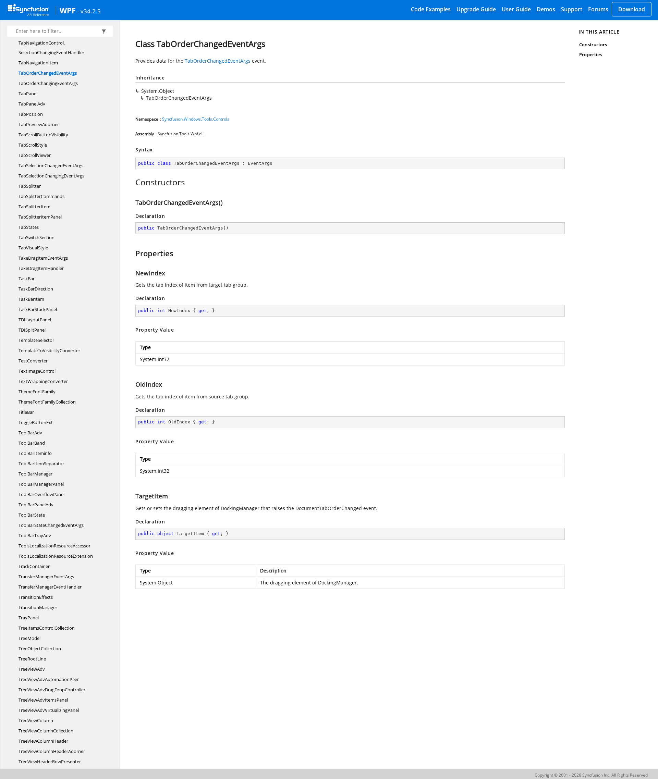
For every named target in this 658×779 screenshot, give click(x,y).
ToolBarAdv (30, 433)
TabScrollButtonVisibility (43, 135)
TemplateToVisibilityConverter (49, 350)
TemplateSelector (36, 340)
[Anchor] (131, 182)
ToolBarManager (35, 474)
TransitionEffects (36, 597)
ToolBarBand (32, 443)
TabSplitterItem (34, 206)
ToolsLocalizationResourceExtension (56, 556)
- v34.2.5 (89, 11)
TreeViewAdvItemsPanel (43, 700)
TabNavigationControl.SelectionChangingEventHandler (51, 47)
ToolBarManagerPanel (41, 484)
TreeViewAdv (32, 669)
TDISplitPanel (32, 330)
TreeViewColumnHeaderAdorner (52, 751)
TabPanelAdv (32, 104)
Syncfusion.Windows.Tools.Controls (195, 119)
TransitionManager (38, 607)
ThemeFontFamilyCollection (47, 402)
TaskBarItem (31, 299)
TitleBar (26, 412)
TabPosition (31, 114)
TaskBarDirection (36, 289)
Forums (598, 9)
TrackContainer (34, 566)
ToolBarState (32, 515)
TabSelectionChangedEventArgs (51, 165)
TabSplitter (30, 186)
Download (631, 9)
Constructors (593, 44)
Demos (546, 9)
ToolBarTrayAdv (35, 535)
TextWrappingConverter (43, 381)
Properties (590, 54)
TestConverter (33, 361)
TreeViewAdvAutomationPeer (49, 679)
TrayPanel (29, 618)
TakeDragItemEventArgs (43, 258)
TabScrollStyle (33, 145)
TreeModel (29, 638)
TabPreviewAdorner (39, 124)
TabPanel (28, 93)
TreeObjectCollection (40, 648)
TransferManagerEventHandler (50, 587)
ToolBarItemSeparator (41, 463)
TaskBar (27, 278)
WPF (68, 10)
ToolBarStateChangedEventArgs (51, 525)
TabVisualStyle (33, 248)
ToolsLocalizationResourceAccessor (54, 546)
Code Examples (431, 9)
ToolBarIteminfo (35, 453)
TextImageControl (37, 371)
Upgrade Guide (476, 9)
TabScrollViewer (35, 155)
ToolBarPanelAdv (36, 505)
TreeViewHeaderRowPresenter (50, 761)
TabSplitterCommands (41, 196)
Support (571, 9)
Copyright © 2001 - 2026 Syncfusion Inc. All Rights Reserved (591, 775)
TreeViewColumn (36, 720)
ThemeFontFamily (37, 391)
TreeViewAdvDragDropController (52, 690)
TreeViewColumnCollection (46, 731)
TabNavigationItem (38, 63)
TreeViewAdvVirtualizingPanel (49, 710)
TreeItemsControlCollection (47, 628)
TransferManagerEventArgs (46, 576)
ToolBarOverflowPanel (41, 494)
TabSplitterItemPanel (40, 217)
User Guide (516, 9)
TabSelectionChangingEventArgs (51, 176)
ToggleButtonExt (36, 422)
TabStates (29, 227)
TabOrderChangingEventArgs (48, 83)
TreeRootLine (32, 659)
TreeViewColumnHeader (43, 741)
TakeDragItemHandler (41, 268)
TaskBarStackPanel (38, 309)
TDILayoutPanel (35, 320)
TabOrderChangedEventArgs (48, 73)
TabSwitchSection (36, 237)
